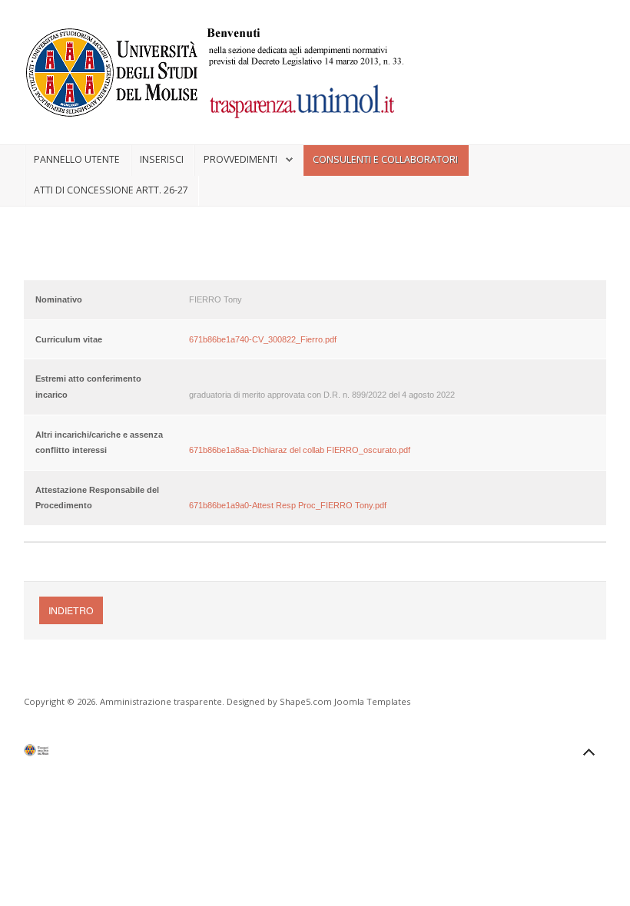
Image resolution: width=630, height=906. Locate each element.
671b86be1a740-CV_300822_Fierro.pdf (263, 339)
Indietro (71, 610)
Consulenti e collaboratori (385, 159)
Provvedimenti (240, 159)
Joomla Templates (372, 701)
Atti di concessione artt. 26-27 (111, 190)
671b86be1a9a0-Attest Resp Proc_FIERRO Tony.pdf (287, 505)
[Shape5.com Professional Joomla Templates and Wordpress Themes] (56, 753)
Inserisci (162, 159)
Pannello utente (77, 159)
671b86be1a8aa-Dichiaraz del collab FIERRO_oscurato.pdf (299, 450)
